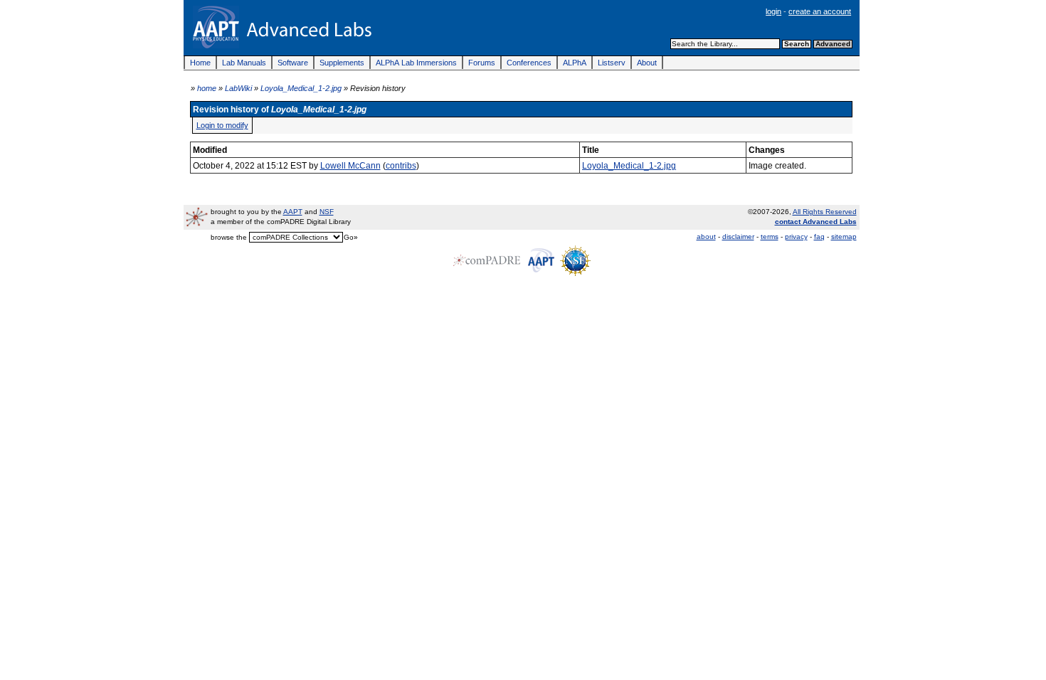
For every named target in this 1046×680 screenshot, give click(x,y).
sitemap (844, 236)
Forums (481, 62)
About (647, 62)
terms (769, 236)
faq (819, 236)
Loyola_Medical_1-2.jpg (301, 88)
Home (200, 62)
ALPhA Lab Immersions (416, 62)
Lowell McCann (350, 165)
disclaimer (738, 236)
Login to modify (222, 125)
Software (293, 62)
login (773, 11)
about (706, 236)
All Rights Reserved (825, 212)
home (206, 88)
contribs (401, 165)
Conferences (529, 62)
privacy (796, 236)
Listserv (611, 62)
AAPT (292, 212)
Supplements (341, 62)
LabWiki (238, 88)
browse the (229, 237)
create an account (819, 11)
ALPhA (574, 62)
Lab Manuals (244, 62)
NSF (326, 212)
